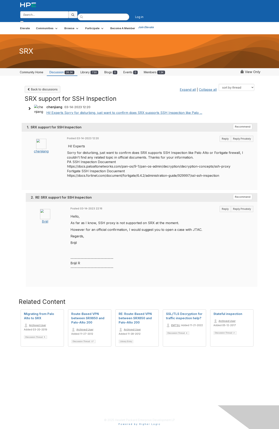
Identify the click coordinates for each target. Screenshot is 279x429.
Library (88, 72)
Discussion (61, 72)
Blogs (110, 72)
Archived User (37, 325)
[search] (72, 14)
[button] (47, 28)
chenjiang (41, 151)
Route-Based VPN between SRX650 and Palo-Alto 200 (87, 318)
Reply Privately (242, 138)
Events (129, 72)
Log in (139, 17)
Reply (225, 138)
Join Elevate (146, 27)
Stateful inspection (227, 314)
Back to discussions (44, 89)
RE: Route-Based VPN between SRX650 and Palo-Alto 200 (135, 318)
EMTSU (175, 325)
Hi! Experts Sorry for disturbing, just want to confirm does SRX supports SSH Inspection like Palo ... (124, 113)
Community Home (31, 72)
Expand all (188, 90)
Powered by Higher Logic (139, 424)
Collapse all (208, 90)
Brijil (45, 221)
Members (154, 72)
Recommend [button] (242, 126)
